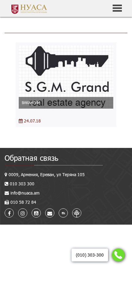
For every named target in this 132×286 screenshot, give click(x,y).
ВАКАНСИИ (31, 102)
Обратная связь (31, 157)
